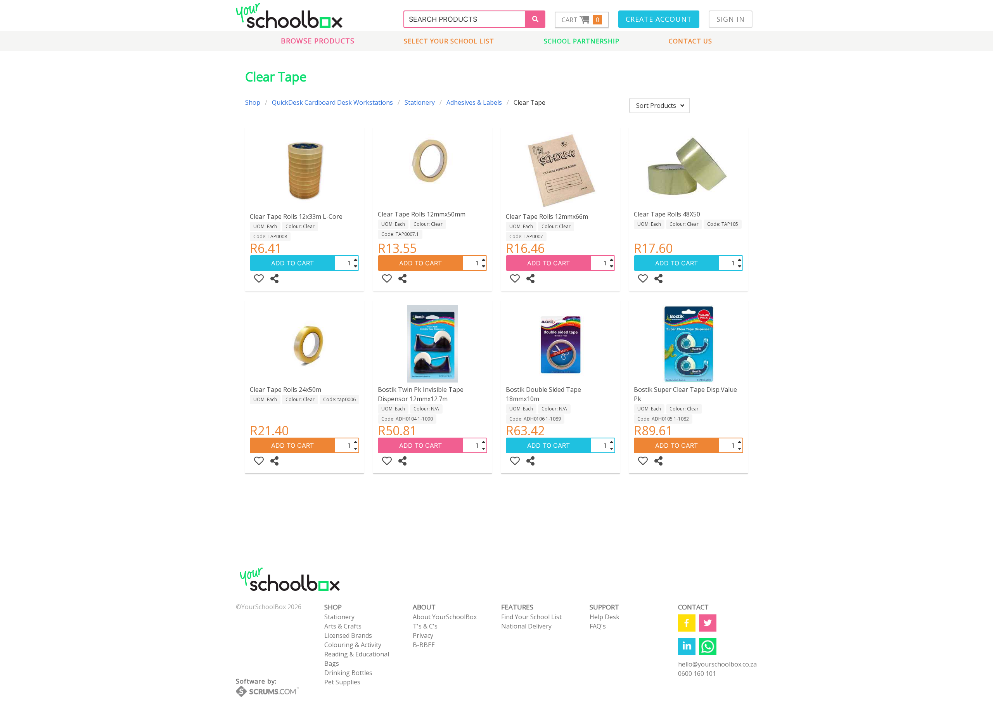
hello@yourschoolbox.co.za (717, 664)
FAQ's (598, 626)
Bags (331, 663)
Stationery (420, 102)
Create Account (659, 19)
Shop (252, 102)
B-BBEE (424, 645)
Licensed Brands (348, 635)
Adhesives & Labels (474, 102)
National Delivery (526, 626)
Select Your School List (449, 41)
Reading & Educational (356, 654)
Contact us (690, 41)
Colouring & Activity (352, 645)
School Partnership (581, 41)
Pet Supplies (342, 682)
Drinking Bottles (348, 672)
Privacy (423, 635)
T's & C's (425, 626)
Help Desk (604, 617)
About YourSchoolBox (445, 617)
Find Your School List (531, 617)
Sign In (730, 19)
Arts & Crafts (343, 626)
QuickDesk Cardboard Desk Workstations (332, 102)
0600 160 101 (697, 673)
